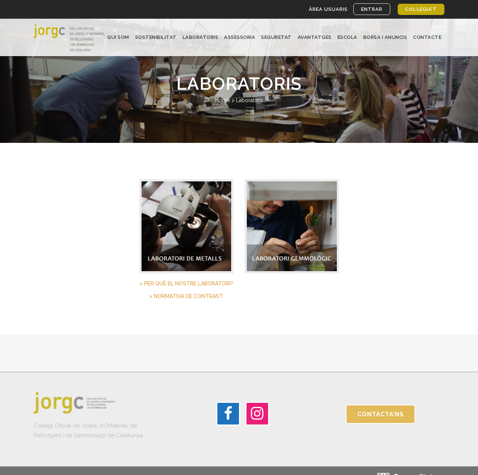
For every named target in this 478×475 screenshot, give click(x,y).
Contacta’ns (380, 414)
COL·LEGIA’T (421, 9)
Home (222, 100)
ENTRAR (371, 9)
